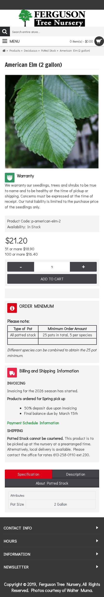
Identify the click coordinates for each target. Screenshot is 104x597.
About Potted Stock (52, 483)
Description (75, 474)
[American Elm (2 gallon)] (52, 122)
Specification (28, 474)
